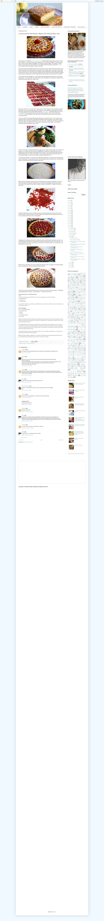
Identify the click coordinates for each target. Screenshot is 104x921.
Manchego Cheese (75, 323)
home (19, 27)
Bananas (75, 279)
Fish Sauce (74, 311)
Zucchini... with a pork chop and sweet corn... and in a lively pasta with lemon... (76, 69)
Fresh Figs (71, 312)
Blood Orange (73, 283)
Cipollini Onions (77, 298)
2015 (70, 218)
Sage (77, 350)
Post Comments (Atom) (28, 442)
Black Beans (77, 282)
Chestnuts (82, 294)
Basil (84, 279)
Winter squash (72, 375)
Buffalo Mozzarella (81, 287)
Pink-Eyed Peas (71, 339)
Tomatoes (73, 364)
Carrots (70, 291)
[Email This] (31, 341)
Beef (71, 280)
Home (41, 440)
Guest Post (80, 316)
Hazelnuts (75, 317)
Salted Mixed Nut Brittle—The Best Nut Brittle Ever (79, 404)
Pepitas (82, 336)
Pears (80, 335)
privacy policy (81, 27)
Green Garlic (70, 316)
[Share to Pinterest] (37, 341)
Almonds (23, 343)
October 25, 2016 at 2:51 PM (27, 435)
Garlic (76, 312)
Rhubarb (72, 348)
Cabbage (82, 288)
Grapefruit (69, 315)
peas (84, 335)
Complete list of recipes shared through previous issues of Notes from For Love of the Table (77, 80)
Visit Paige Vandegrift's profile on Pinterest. (76, 453)
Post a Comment (23, 437)
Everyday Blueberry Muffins (75, 239)
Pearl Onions (74, 335)
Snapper (69, 355)
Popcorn (75, 341)
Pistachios (79, 339)
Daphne (23, 369)
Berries (26, 343)
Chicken (69, 295)
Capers (81, 289)
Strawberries (78, 358)
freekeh (84, 311)
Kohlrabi (74, 319)
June (71, 262)
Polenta (82, 340)
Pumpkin (70, 345)
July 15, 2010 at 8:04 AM (26, 397)
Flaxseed (79, 311)
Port (70, 343)
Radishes (69, 347)
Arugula (80, 276)
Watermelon (70, 372)
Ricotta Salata (70, 349)
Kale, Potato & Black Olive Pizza (76, 252)
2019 (70, 212)
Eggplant (75, 308)
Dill (72, 306)
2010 (70, 226)
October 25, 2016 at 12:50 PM (27, 428)
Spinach (69, 357)
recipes (37, 27)
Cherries (77, 294)
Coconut (79, 299)
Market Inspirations (31, 343)
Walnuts (79, 371)
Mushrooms (71, 329)
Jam (73, 318)
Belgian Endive (70, 281)
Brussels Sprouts (71, 287)
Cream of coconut (72, 303)
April (71, 265)
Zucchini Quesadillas (74, 238)
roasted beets (46, 111)
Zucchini (70, 377)
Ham (70, 317)
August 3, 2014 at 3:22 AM (27, 404)
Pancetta (77, 332)
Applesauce (82, 274)
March (71, 267)
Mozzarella (81, 328)
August (71, 235)
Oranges (70, 332)
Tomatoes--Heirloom (78, 366)
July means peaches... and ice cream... (76, 65)
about (31, 27)
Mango (80, 323)
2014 (70, 220)
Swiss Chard (82, 362)
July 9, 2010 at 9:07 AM (26, 352)
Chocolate (72, 297)
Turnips (80, 369)
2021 (70, 208)
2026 (70, 200)
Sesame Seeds (70, 353)
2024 (70, 203)
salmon (81, 350)
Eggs (82, 308)
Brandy (75, 285)
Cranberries (76, 302)
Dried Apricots (78, 306)
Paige (23, 379)
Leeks (69, 321)
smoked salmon (81, 354)
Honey (80, 317)
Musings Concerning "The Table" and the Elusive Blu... (77, 254)
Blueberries (70, 285)
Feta (69, 311)
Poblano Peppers (76, 340)
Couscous (70, 302)
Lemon (74, 321)
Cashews (77, 291)
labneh (79, 319)
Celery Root (76, 292)
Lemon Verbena (81, 321)
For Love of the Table (37, 7)
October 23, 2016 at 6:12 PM (27, 411)
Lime (76, 322)
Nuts (83, 329)
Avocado (81, 277)
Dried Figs (78, 307)
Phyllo (72, 337)
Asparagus (71, 277)
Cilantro (83, 297)
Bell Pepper (76, 281)
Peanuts (69, 335)
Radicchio (82, 345)
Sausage (70, 352)
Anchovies (72, 274)
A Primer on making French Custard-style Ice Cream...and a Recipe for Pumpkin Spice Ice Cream (80, 419)
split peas (77, 357)
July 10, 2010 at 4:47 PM (26, 382)
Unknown (23, 349)
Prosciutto (75, 344)
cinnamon (71, 298)
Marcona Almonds (75, 325)
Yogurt (82, 375)
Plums (69, 340)
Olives (75, 331)
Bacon (69, 279)
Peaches (75, 333)
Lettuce (72, 322)
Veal (73, 371)
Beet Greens (76, 280)
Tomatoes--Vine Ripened (76, 368)
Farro (77, 310)
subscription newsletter (69, 27)
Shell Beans (70, 354)
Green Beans (80, 315)
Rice (77, 348)
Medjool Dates (81, 326)
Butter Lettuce (75, 288)
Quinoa (76, 345)
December (72, 228)
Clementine (70, 299)
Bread (80, 285)
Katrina (23, 356)
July (71, 236)
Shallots (82, 353)
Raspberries (82, 347)
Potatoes (75, 343)
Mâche (69, 323)
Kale (77, 318)
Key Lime (82, 318)
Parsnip (71, 333)
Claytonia (82, 298)
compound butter (22, 114)
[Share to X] (34, 341)
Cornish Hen (82, 301)
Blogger (54, 911)
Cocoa (75, 299)
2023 (70, 205)
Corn (75, 301)
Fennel (82, 310)
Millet (68, 328)
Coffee (71, 301)
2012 (70, 223)
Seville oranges (76, 353)
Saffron (74, 350)
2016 (70, 216)
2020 (70, 210)
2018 (70, 213)
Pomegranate (70, 341)
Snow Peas (75, 355)
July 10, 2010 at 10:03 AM (27, 375)
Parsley (83, 332)
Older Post (61, 440)
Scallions (77, 352)
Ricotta (81, 348)
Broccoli (83, 285)
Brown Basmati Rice (80, 286)
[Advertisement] (76, 133)
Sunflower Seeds (77, 361)
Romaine (82, 349)
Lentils (69, 322)
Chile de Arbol (83, 295)
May (71, 263)
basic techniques (45, 27)
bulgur (69, 288)
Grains (82, 313)
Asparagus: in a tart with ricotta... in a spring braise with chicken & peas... (77, 76)
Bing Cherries (70, 282)
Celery (71, 292)
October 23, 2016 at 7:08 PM (27, 420)
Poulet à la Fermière (78, 445)
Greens (75, 316)
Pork (84, 341)
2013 (70, 221)
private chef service (56, 27)
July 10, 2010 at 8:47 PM (26, 390)
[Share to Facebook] (35, 341)
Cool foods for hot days (73, 64)
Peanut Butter (81, 333)
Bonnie (59, 64)
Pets (68, 337)
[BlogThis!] (33, 341)
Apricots (69, 276)
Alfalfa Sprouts (70, 273)
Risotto (76, 349)
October (71, 231)
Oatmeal (69, 331)
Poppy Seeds (80, 341)
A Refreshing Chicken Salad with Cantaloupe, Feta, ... (76, 247)
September (72, 233)
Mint (74, 328)
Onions (82, 331)
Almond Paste (77, 273)
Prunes (82, 344)
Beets (82, 280)
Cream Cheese (82, 302)
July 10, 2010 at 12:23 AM (27, 365)
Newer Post (21, 440)
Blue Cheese (80, 283)
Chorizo (79, 297)
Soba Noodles (81, 355)
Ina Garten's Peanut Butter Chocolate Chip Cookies (80, 425)
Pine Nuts (76, 337)
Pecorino (77, 336)
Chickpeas (76, 295)
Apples (76, 274)
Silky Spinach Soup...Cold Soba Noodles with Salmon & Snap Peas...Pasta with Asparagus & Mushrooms (77, 72)
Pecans (71, 336)
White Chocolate (75, 374)
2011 (70, 225)
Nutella (80, 329)
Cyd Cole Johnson (25, 386)
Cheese (70, 294)
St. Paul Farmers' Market (36, 60)
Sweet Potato (74, 362)
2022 (70, 207)
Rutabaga (69, 350)
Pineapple (82, 337)
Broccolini (71, 286)
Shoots (75, 354)
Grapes (74, 315)
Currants (83, 303)
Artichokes (74, 276)
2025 (70, 202)
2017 (70, 215)
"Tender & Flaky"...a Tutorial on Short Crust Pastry (80, 384)
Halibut (84, 316)
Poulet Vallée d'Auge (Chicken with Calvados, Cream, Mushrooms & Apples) (79, 433)
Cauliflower (83, 291)
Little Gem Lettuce (81, 322)
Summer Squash (78, 360)
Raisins (75, 347)
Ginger (80, 312)
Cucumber (78, 303)
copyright (25, 27)
